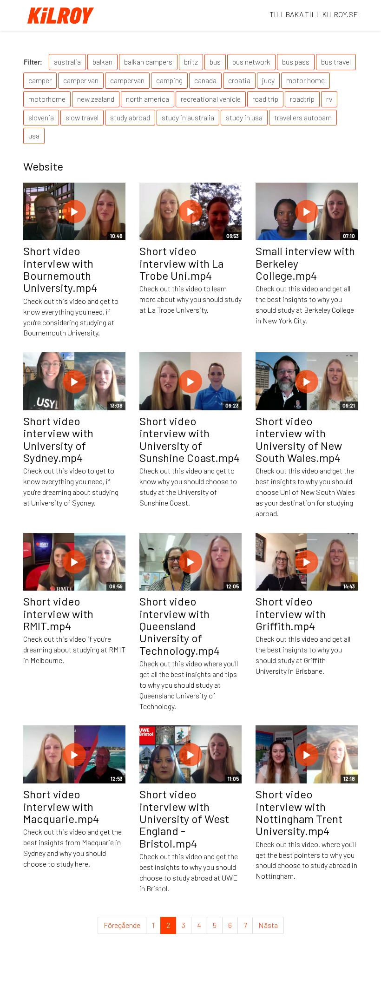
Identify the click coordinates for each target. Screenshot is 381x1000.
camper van (81, 80)
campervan (127, 80)
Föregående (122, 925)
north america (147, 98)
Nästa (268, 925)
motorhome (47, 98)
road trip (265, 98)
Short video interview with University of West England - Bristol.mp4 (184, 818)
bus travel (336, 61)
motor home (305, 80)
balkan (102, 61)
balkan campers (148, 61)
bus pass (295, 61)
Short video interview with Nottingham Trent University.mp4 (299, 812)
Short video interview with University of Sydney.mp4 (58, 439)
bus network (251, 61)
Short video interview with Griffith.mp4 (291, 613)
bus (215, 61)
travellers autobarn (303, 117)
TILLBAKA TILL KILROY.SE (313, 14)
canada (205, 80)
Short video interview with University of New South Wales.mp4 (299, 439)
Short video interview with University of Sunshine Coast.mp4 (189, 439)
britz (191, 61)
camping (169, 80)
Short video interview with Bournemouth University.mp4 (60, 269)
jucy (268, 80)
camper (40, 80)
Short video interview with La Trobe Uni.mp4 (181, 263)
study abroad (130, 117)
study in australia (188, 117)
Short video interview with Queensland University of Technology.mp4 (179, 625)
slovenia (41, 117)
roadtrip (302, 98)
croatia (239, 80)
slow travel (82, 117)
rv (329, 98)
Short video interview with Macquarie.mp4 (61, 806)
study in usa (244, 117)
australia (67, 61)
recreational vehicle (211, 98)
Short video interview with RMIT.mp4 (58, 613)
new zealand (95, 98)
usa (33, 135)
